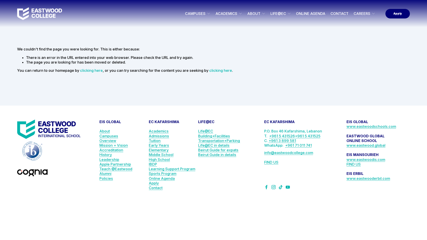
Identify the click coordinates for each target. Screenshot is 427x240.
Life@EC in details (214, 145)
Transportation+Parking (219, 140)
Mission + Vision (113, 145)
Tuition (155, 140)
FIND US (271, 162)
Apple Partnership (115, 164)
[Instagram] (273, 187)
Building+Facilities (214, 136)
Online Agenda (162, 178)
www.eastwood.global (365, 145)
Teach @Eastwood (115, 169)
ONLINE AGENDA (310, 13)
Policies (106, 178)
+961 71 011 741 (298, 145)
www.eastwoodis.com (365, 159)
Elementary (159, 150)
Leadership (109, 159)
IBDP (153, 164)
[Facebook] (266, 187)
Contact (156, 188)
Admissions (159, 136)
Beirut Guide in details (217, 154)
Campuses (108, 136)
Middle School (161, 154)
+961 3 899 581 (282, 140)
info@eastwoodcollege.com (288, 152)
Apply (397, 13)
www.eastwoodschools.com (371, 126)
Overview (107, 140)
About (104, 131)
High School (159, 159)
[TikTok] (280, 187)
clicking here (91, 70)
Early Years (159, 145)
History (105, 154)
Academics (159, 131)
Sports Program (162, 173)
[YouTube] (288, 187)
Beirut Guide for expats (218, 150)
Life (201, 131)
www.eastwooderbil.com (368, 178)
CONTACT (339, 13)
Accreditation (111, 150)
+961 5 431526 (282, 136)
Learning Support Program (172, 169)
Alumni (105, 173)
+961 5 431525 (307, 136)
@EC (209, 131)
